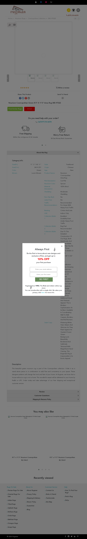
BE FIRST (43, 279)
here (43, 292)
